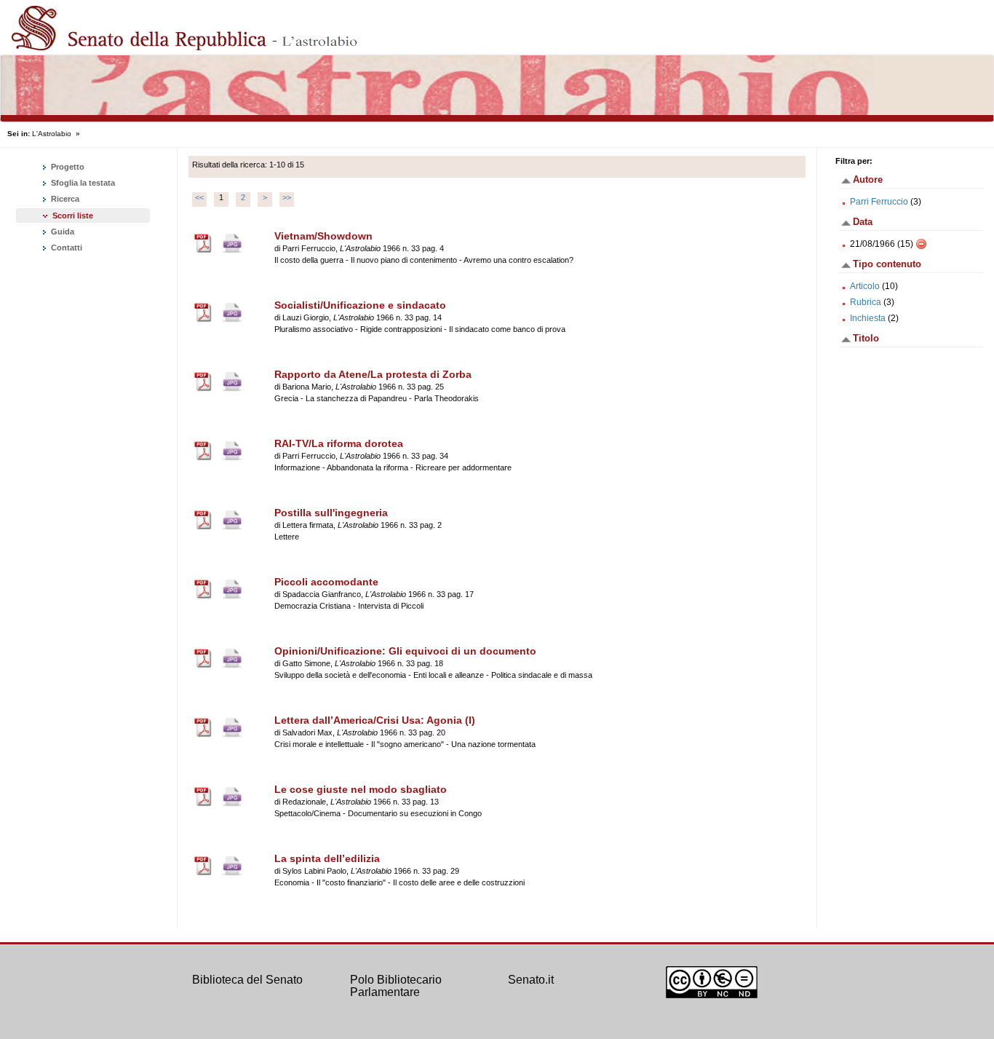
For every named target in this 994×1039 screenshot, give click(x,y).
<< (199, 197)
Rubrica (865, 302)
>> (286, 197)
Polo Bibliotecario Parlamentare (396, 986)
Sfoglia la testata (82, 182)
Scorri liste (72, 215)
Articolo (865, 286)
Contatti (65, 247)
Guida (61, 231)
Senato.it (531, 979)
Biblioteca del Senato (247, 979)
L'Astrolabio (51, 134)
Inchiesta (868, 318)
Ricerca (64, 198)
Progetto (66, 166)
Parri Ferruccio (879, 202)
